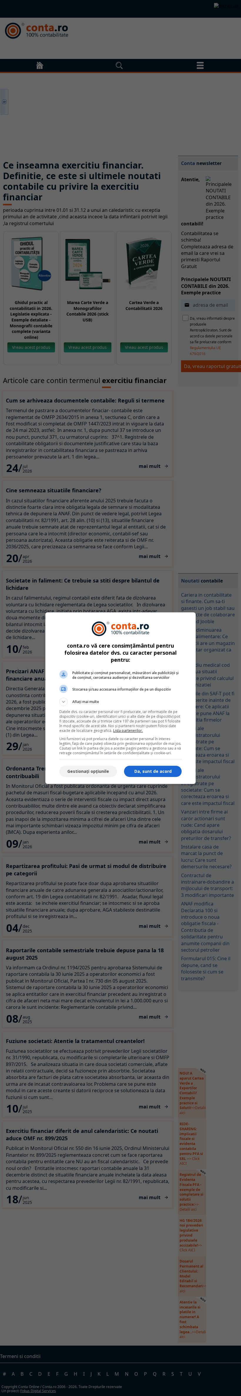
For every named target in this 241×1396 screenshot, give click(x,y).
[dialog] (120, 698)
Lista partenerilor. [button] (128, 730)
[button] (120, 702)
